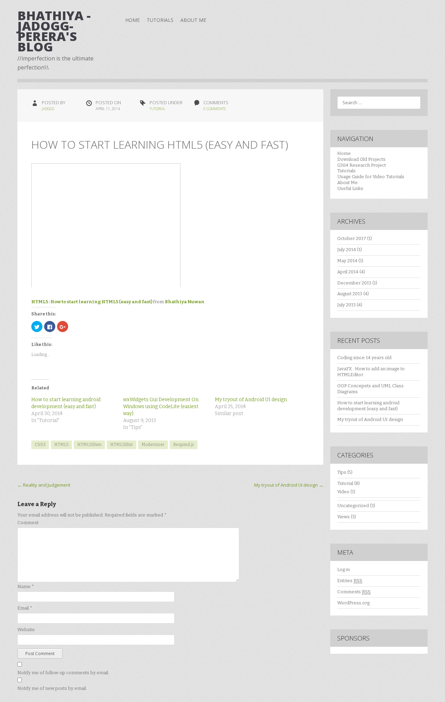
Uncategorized (353, 505)
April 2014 (347, 271)
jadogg (48, 108)
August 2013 (349, 293)
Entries (349, 580)
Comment (28, 522)
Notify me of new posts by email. (52, 688)
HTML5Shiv (121, 444)
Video (343, 491)
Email (24, 608)
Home (132, 20)
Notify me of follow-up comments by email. (63, 672)
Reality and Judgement (43, 485)
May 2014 (347, 260)
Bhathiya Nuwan (184, 301)
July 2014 (346, 249)
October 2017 (351, 238)
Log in (343, 569)
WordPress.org (353, 602)
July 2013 (346, 304)
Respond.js (183, 444)
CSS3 (40, 444)
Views (343, 516)
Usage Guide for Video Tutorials (370, 176)
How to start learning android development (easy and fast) (368, 405)
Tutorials (160, 20)
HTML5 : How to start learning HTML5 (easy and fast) (91, 301)
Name (25, 586)
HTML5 (61, 444)
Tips (341, 472)
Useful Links (350, 188)
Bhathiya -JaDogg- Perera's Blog (54, 31)
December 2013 (354, 283)
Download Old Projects (361, 159)
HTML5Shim (89, 444)
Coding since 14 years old (364, 357)
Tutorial (157, 108)
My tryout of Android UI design (251, 400)
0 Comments (214, 108)
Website (26, 629)
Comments (354, 591)
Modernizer (152, 444)
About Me (193, 20)
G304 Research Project (361, 165)
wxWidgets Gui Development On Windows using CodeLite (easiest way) (161, 406)
